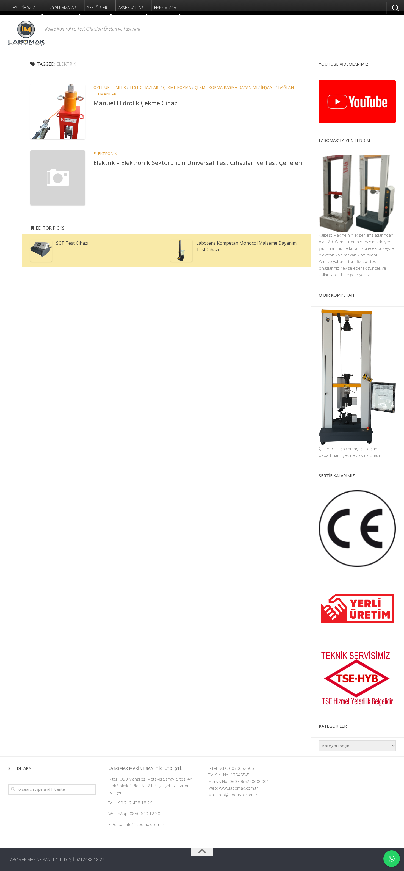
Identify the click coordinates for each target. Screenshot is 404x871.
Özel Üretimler (109, 87)
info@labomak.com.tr (238, 794)
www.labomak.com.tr (238, 788)
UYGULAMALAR (63, 7)
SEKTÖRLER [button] (97, 7)
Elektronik (105, 153)
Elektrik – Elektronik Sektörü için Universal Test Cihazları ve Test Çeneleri (197, 162)
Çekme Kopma (177, 87)
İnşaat (268, 87)
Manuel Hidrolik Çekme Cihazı (136, 103)
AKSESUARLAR (130, 7)
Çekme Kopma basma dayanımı (226, 87)
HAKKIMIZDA (165, 7)
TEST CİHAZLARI (24, 7)
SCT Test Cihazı (72, 243)
